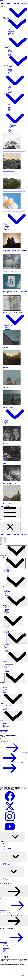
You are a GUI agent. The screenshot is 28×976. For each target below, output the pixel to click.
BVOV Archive (8, 327)
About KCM (5, 443)
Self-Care (10, 69)
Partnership (5, 845)
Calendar (10, 132)
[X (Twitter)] (10, 810)
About (4, 419)
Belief (9, 48)
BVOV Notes (11, 126)
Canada (4, 949)
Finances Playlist (6, 387)
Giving (9, 107)
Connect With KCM (7, 503)
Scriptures (10, 34)
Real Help (10, 124)
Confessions (10, 67)
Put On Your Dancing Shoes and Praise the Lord (13, 271)
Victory (9, 71)
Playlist (9, 36)
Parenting (10, 91)
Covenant (10, 32)
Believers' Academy (9, 664)
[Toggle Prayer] (16, 582)
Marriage (10, 89)
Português (5, 953)
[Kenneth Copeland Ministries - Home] (14, 783)
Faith (6, 28)
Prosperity (10, 109)
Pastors (4, 878)
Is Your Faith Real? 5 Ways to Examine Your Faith (14, 151)
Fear (9, 105)
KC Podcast (7, 329)
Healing (6, 65)
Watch (4, 324)
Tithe (9, 108)
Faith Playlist (5, 347)
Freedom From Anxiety (8, 407)
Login (6, 731)
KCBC (6, 422)
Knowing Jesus (8, 18)
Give (3, 731)
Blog (9, 131)
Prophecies (10, 50)
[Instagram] (10, 821)
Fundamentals (11, 33)
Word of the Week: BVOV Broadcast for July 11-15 (14, 191)
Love (9, 88)
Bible (9, 49)
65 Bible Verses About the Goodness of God (12, 312)
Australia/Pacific (6, 948)
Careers (6, 421)
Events (4, 213)
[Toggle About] (13, 716)
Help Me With (5, 17)
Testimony (10, 70)
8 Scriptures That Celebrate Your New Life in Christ (14, 211)
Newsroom (7, 227)
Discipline (10, 104)
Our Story (7, 420)
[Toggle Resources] (17, 657)
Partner (1, 0)
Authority (10, 29)
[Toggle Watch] (13, 699)
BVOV (4, 847)
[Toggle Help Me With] (16, 550)
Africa (4, 946)
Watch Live (2, 6)
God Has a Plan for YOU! (8, 171)
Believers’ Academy (12, 125)
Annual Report (8, 423)
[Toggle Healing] (16, 601)
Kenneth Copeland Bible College (10, 483)
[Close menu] (10, 527)
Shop (9, 129)
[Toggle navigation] (10, 512)
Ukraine (4, 951)
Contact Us (7, 424)
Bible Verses (10, 66)
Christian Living (11, 31)
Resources (5, 223)
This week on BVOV (9, 325)
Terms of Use (5, 957)
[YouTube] (10, 831)
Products (9, 35)
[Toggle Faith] (15, 563)
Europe (4, 950)
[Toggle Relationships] (13, 621)
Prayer (6, 47)
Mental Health (11, 51)
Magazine (10, 130)
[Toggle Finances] (17, 638)
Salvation (10, 53)
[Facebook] (10, 800)
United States (5, 945)
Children (9, 86)
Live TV (7, 326)
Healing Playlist (6, 367)
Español (4, 952)
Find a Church (6, 879)
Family (9, 87)
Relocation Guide (6, 864)
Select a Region (4, 943)
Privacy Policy (6, 956)
